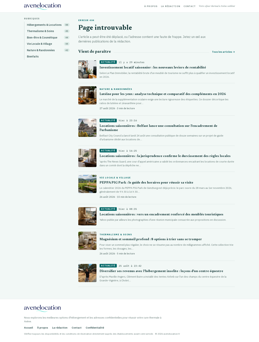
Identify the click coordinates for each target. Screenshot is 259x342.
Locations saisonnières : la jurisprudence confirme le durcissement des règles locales (165, 156)
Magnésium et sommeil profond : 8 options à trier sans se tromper (151, 239)
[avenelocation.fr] (42, 6)
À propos (151, 6)
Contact (190, 6)
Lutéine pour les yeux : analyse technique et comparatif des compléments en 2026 (163, 94)
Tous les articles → (223, 52)
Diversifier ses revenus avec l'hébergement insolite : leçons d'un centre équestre (161, 271)
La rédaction (170, 6)
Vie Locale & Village (115, 177)
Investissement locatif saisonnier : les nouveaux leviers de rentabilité (153, 67)
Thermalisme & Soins (116, 234)
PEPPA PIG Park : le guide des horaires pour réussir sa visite (146, 182)
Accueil (28, 327)
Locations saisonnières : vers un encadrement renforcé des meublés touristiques (161, 214)
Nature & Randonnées (116, 89)
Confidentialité (95, 327)
